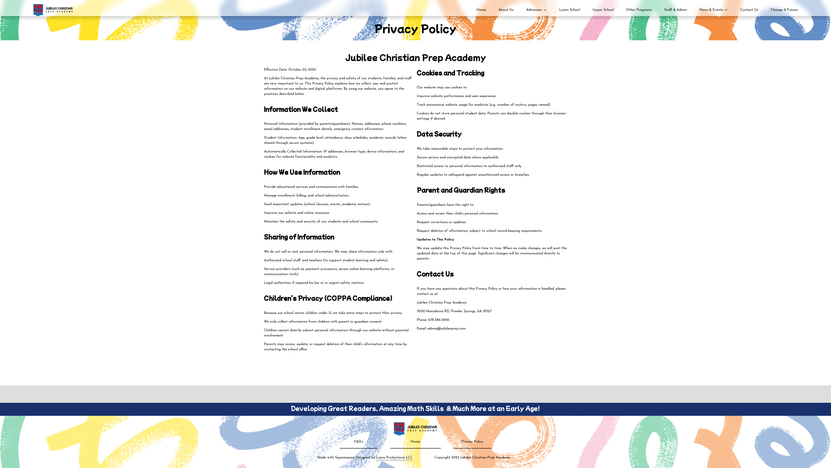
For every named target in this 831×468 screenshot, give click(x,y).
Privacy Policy (472, 442)
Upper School (603, 10)
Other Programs (639, 10)
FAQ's (358, 442)
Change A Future (784, 10)
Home (481, 10)
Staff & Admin (675, 10)
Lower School (569, 10)
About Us (506, 10)
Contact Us (749, 10)
